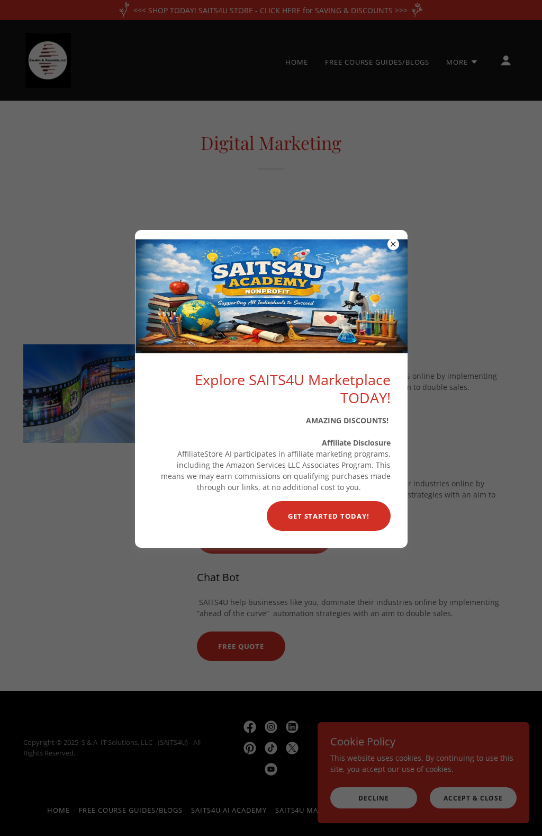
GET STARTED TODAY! (328, 516)
